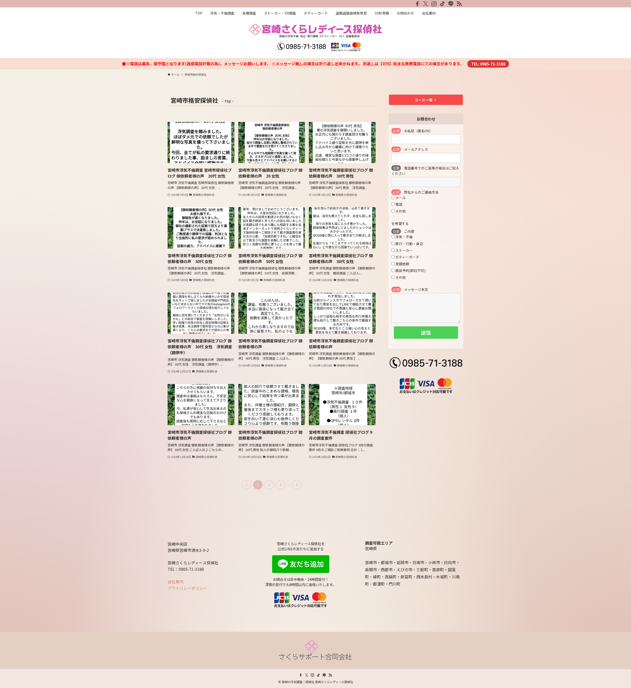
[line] (451, 3)
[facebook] (417, 3)
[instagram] (434, 3)
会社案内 (175, 582)
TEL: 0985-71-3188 (488, 64)
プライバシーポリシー (187, 588)
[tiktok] (442, 3)
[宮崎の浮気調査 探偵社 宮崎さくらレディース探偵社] (315, 37)
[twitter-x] (425, 3)
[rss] (459, 3)
